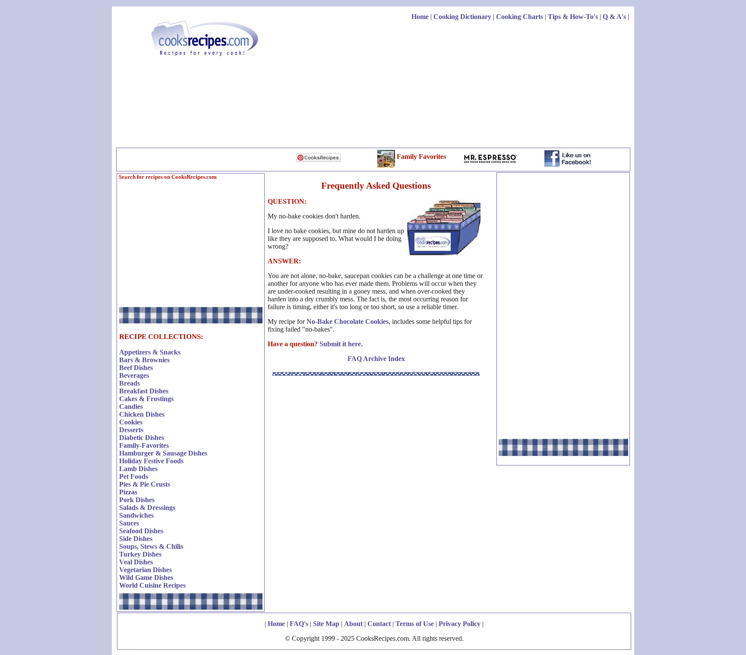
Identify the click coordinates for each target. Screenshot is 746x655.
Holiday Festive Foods (151, 461)
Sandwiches (136, 515)
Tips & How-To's (573, 16)
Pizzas (128, 492)
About (353, 623)
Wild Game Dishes (146, 577)
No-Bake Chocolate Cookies (348, 321)
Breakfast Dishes (143, 391)
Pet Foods (133, 476)
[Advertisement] (472, 85)
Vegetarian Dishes (145, 569)
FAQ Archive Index (376, 358)
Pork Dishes (137, 499)
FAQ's (299, 623)
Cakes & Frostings (146, 398)
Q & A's (614, 16)
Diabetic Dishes (141, 437)
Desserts (131, 430)
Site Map (326, 623)
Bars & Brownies (144, 360)
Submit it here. (341, 344)
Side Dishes (135, 538)
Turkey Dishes (140, 554)
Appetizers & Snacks (149, 352)
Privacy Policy (459, 623)
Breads (129, 383)
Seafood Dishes (141, 531)
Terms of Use (414, 623)
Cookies (130, 422)
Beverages (134, 375)
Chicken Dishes (141, 414)
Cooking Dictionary (462, 16)
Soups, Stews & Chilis (151, 546)
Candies (131, 406)
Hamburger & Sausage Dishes (163, 453)
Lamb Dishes (138, 468)
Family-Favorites (144, 445)
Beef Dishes (136, 367)
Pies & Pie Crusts (144, 484)
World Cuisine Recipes (152, 585)
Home (420, 16)
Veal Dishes (136, 562)
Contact (379, 623)
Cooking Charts (519, 16)
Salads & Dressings (147, 507)
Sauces (129, 523)
